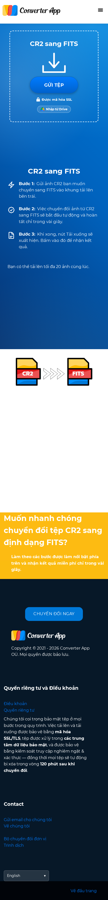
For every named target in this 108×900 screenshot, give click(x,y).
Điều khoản (15, 703)
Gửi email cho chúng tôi (28, 819)
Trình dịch (14, 845)
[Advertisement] (54, 448)
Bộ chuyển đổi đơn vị (25, 838)
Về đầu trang (84, 890)
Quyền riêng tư (19, 710)
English (13, 875)
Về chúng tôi (17, 826)
